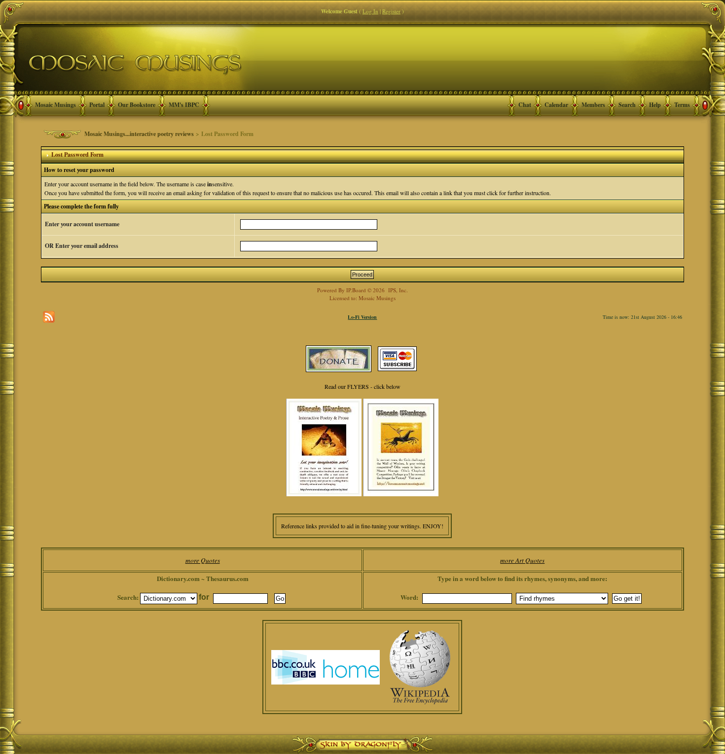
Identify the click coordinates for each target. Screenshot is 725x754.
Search (627, 105)
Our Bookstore (136, 105)
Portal (97, 105)
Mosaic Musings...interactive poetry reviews (139, 134)
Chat (524, 105)
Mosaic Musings (55, 105)
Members (593, 105)
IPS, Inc (397, 290)
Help (655, 105)
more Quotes (202, 560)
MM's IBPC (184, 105)
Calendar (556, 105)
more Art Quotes (522, 560)
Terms (682, 105)
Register (391, 11)
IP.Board (356, 290)
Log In (370, 11)
